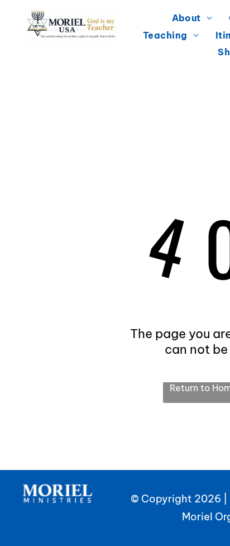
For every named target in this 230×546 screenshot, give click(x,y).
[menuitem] (192, 18)
